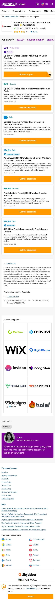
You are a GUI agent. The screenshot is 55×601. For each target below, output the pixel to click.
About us (5, 472)
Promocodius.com (9, 468)
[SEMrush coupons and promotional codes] (40, 386)
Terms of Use (6, 485)
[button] (7, 11)
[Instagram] (37, 4)
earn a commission (11, 17)
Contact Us (5, 479)
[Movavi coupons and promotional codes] (40, 332)
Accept (31, 596)
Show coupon (26, 74)
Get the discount (28, 107)
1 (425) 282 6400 (13, 297)
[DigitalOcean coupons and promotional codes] (40, 350)
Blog (4, 504)
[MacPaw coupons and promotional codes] (16, 332)
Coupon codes (35, 40)
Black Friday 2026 (8, 499)
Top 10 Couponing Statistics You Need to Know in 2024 (21, 526)
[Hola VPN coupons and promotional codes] (40, 404)
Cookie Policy (6, 489)
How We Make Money (9, 475)
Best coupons (6, 495)
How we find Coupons (9, 492)
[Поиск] (52, 4)
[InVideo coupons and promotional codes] (16, 368)
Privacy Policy (6, 482)
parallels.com (11, 263)
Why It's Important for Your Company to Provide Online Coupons (24, 530)
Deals (20, 40)
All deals (7, 40)
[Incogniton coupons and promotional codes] (40, 368)
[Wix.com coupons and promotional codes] (16, 350)
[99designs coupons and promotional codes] (16, 404)
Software (6, 427)
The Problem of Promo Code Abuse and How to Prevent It (21, 523)
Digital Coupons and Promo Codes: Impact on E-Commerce (22, 520)
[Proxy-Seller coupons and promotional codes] (16, 386)
